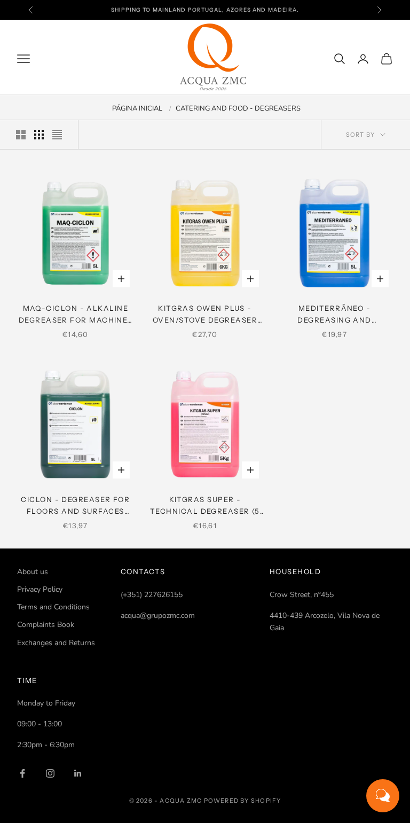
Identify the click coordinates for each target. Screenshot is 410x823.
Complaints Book (45, 625)
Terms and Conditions (53, 607)
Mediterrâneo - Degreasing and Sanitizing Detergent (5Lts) (334, 315)
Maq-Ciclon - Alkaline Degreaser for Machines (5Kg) (75, 315)
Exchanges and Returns (56, 643)
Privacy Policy (39, 589)
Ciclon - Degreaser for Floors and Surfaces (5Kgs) (75, 506)
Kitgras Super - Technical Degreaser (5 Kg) (205, 506)
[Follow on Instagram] (50, 773)
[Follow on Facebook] (22, 773)
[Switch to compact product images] (57, 134)
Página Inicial (137, 108)
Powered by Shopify (242, 800)
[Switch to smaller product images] (39, 134)
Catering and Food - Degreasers (238, 108)
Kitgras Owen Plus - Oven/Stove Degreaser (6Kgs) (205, 315)
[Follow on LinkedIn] (78, 773)
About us (32, 572)
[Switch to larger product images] (21, 134)
